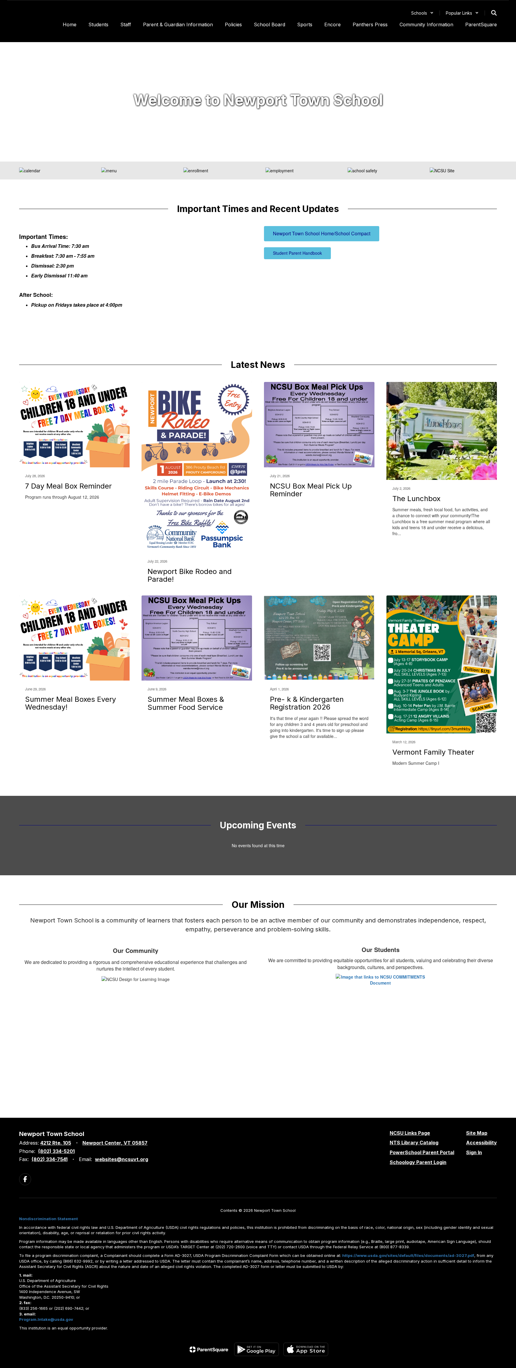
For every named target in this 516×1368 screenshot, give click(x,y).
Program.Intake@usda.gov (46, 1319)
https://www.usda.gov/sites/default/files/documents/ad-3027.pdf (408, 1255)
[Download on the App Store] (305, 1349)
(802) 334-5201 (56, 1151)
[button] (422, 13)
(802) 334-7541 (49, 1159)
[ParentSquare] (209, 1349)
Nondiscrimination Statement (48, 1218)
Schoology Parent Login (418, 1162)
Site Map (476, 1133)
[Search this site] (494, 13)
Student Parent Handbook (297, 253)
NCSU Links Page (410, 1133)
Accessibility (481, 1143)
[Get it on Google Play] (256, 1349)
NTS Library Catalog (414, 1143)
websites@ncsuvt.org (121, 1159)
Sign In (474, 1152)
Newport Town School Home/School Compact (321, 233)
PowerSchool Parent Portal (422, 1152)
